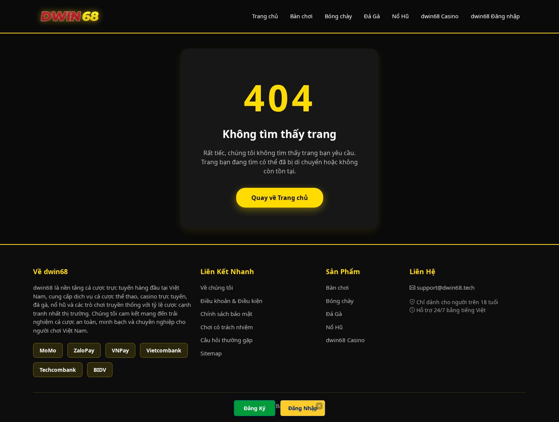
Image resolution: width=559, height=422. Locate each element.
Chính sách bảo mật (226, 313)
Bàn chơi (301, 16)
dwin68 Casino (440, 16)
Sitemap (211, 353)
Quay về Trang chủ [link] (279, 198)
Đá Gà (372, 16)
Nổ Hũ (400, 16)
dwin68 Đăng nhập (495, 16)
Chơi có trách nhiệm (226, 327)
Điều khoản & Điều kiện (231, 301)
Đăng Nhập (303, 408)
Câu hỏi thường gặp (226, 340)
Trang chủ (265, 16)
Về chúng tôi (216, 287)
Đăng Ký (254, 408)
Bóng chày (338, 16)
